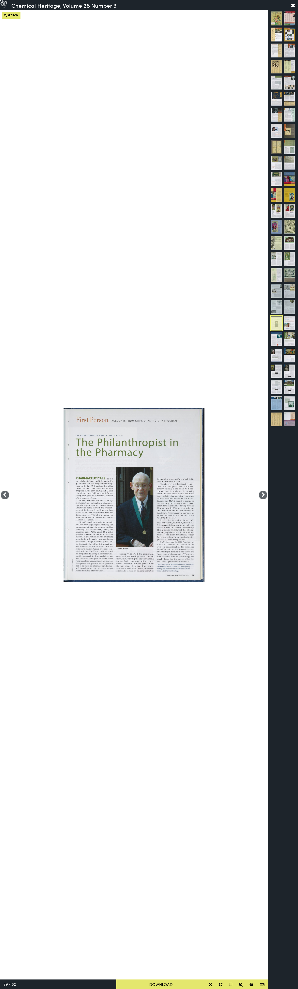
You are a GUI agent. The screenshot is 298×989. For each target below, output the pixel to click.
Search (12, 15)
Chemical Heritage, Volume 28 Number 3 (64, 5)
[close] (293, 5)
